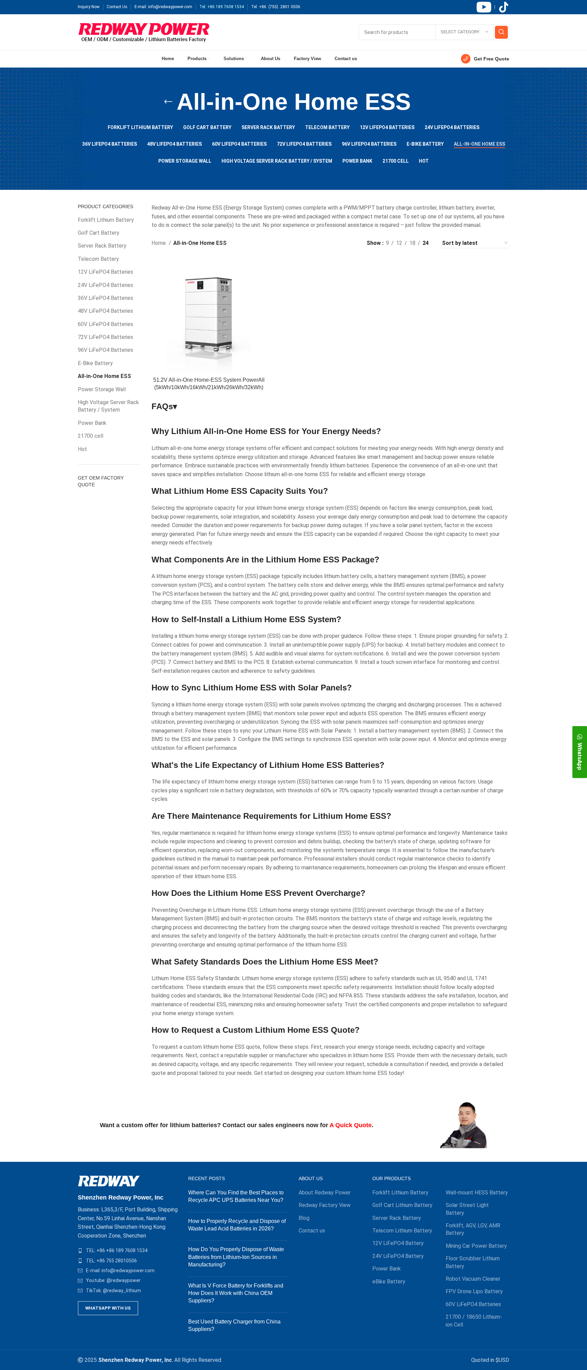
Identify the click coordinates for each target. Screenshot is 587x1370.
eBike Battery (388, 1281)
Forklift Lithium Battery (106, 220)
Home (159, 243)
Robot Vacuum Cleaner (473, 1279)
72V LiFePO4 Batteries (105, 337)
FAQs (164, 406)
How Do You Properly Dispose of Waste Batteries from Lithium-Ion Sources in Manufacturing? (236, 1256)
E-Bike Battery (95, 363)
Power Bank (92, 423)
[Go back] (168, 102)
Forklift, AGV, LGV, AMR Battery (473, 1229)
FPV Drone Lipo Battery (474, 1291)
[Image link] (109, 1180)
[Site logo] (144, 32)
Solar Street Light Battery (467, 1209)
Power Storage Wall (102, 389)
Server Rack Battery (102, 245)
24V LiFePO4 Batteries (105, 285)
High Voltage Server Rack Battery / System (108, 406)
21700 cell (90, 436)
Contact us (312, 1230)
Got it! (556, 12)
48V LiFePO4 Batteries (105, 311)
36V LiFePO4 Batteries (105, 298)
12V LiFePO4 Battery (398, 1243)
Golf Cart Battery (98, 233)
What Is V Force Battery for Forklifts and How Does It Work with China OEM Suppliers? (235, 1293)
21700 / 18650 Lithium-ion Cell (474, 1321)
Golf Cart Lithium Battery (402, 1205)
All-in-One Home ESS (104, 376)
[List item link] (128, 1250)
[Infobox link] (485, 59)
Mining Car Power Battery (476, 1246)
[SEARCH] (501, 32)
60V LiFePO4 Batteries (105, 324)
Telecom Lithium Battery (402, 1230)
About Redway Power (325, 1192)
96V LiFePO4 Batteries (105, 350)
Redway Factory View (325, 1205)
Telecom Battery (98, 259)
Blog (304, 1218)
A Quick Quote (351, 1125)
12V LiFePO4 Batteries (105, 272)
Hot (82, 449)
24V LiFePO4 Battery (398, 1256)
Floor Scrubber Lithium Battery (473, 1262)
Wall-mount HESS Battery (477, 1192)
